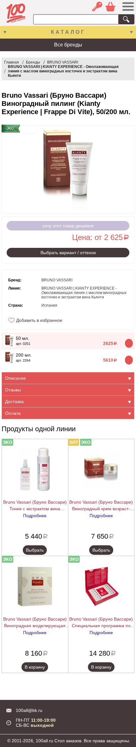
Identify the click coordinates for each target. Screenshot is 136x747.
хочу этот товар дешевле (68, 225)
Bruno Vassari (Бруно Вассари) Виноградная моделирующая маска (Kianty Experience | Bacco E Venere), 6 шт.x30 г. (35, 622)
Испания (49, 305)
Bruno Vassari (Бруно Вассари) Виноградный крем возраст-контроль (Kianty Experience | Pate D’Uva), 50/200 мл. (101, 505)
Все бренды (68, 44)
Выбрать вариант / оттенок (68, 252)
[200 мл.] (9, 361)
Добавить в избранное (39, 320)
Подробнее (34, 515)
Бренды (33, 62)
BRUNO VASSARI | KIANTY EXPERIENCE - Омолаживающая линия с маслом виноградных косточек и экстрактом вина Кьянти (63, 71)
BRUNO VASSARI (62, 62)
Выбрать (35, 550)
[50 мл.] (9, 345)
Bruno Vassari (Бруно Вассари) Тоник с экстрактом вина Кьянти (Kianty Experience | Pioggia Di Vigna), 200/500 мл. (35, 505)
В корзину (35, 667)
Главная (11, 62)
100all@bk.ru (29, 710)
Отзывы (13, 389)
